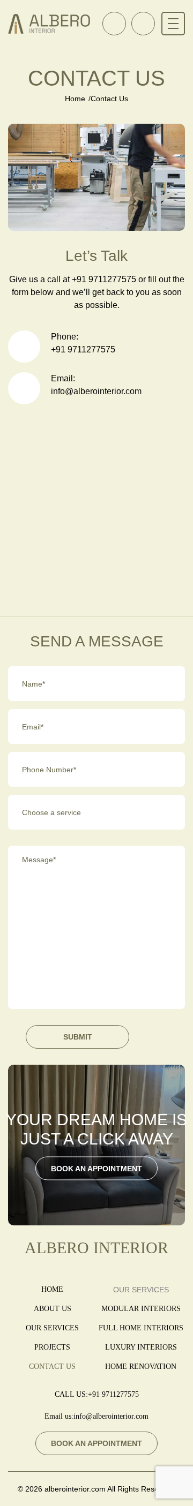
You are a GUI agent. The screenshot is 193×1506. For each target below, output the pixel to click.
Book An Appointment (143, 23)
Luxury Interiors (141, 1347)
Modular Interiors (141, 1309)
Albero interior (96, 1247)
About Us (52, 1309)
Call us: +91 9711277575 (114, 23)
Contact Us (52, 1366)
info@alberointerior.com (96, 391)
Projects (52, 1347)
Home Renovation (140, 1366)
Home (75, 98)
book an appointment (96, 1168)
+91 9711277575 (83, 349)
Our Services (52, 1328)
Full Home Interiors (141, 1328)
